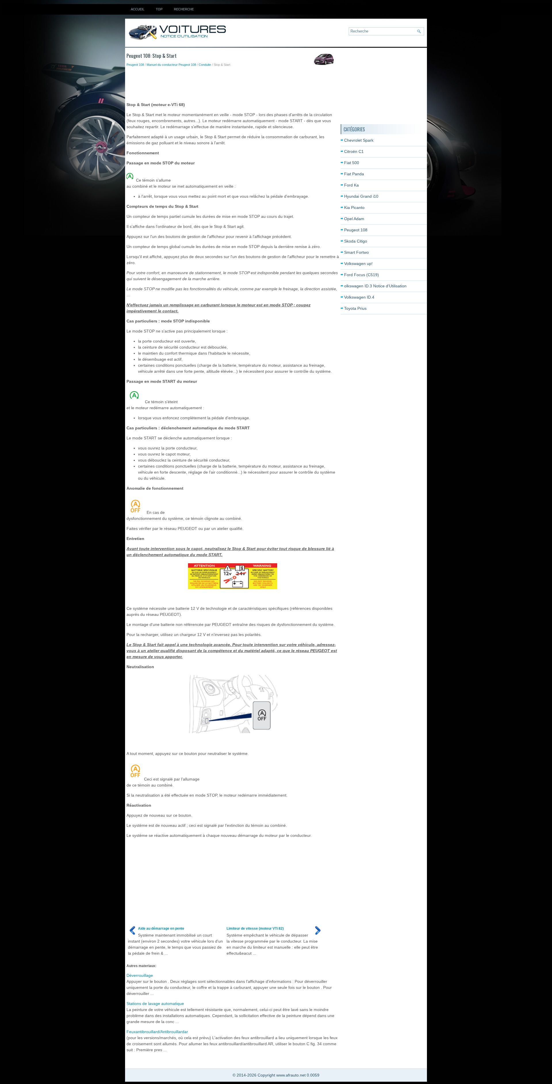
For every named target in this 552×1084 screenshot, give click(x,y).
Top (159, 9)
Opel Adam (354, 218)
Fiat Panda (354, 174)
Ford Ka (351, 185)
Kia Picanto (354, 207)
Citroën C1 (354, 151)
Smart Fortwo (356, 252)
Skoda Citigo (355, 241)
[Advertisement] (231, 83)
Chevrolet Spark (358, 140)
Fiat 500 (351, 162)
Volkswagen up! (358, 263)
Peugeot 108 (135, 64)
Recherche (184, 9)
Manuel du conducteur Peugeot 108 (171, 64)
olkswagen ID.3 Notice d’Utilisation (375, 286)
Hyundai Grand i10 (361, 196)
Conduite (205, 64)
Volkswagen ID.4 (359, 297)
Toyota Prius (355, 308)
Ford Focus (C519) (361, 274)
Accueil (137, 9)
